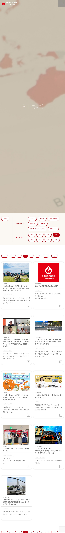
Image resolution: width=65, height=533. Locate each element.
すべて (5, 218)
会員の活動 (32, 223)
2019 (56, 240)
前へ (5, 256)
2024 (48, 235)
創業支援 (43, 223)
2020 (48, 240)
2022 (32, 240)
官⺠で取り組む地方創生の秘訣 (37, 229)
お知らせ (42, 218)
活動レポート (53, 229)
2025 (40, 235)
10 (45, 256)
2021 (40, 240)
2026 (32, 235)
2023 (56, 235)
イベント (32, 218)
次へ (55, 256)
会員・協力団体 (53, 218)
